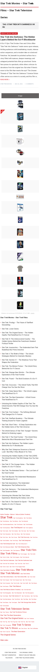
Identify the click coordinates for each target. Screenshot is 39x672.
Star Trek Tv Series (21, 625)
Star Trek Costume (25, 534)
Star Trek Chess (16, 534)
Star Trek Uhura (23, 628)
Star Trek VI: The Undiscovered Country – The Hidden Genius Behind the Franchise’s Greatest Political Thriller (19, 341)
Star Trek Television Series (14, 608)
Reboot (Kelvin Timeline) (9, 33)
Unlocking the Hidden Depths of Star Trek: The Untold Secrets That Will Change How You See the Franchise (20, 406)
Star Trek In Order (4, 557)
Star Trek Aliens (14, 521)
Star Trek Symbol (4, 605)
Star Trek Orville (15, 583)
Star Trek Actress (4, 521)
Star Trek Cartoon (13, 531)
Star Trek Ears (34, 537)
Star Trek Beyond (16, 528)
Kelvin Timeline (4, 514)
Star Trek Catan (31, 531)
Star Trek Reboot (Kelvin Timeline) (10, 589)
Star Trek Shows (4, 602)
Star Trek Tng (3, 621)
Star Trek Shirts (16, 599)
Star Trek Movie (24, 569)
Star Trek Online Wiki (20, 577)
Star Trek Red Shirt (26, 589)
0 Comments (29, 84)
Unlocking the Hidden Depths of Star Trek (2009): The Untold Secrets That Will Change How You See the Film (20, 458)
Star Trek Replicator (17, 593)
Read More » (5, 79)
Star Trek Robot (4, 596)
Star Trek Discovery (23, 537)
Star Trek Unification (33, 628)
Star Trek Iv (26, 563)
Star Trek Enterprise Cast (7, 543)
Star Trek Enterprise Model (7, 547)
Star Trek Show (32, 599)
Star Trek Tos (21, 621)
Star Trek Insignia (14, 557)
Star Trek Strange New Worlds (27, 602)
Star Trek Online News (7, 577)
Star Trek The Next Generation (10, 615)
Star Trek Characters (5, 534)
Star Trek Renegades (5, 593)
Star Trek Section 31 (15, 596)
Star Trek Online (25, 573)
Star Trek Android (23, 521)
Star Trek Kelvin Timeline (7, 570)
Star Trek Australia (5, 527)
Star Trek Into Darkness (7, 560)
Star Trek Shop (24, 599)
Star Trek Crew (4, 537)
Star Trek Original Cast (16, 580)
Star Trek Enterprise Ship (22, 547)
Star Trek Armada (28, 524)
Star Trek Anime (18, 524)
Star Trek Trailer (30, 621)
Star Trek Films (8, 553)
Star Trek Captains (28, 527)
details (32, 313)
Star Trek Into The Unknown (7, 563)
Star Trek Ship (34, 596)
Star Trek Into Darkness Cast (23, 560)
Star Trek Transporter (5, 625)
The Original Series (8, 635)
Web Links (4, 640)
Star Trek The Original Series (12, 618)
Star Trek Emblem (4, 540)
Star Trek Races (33, 583)
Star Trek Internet (24, 557)
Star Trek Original (4, 580)
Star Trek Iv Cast (4, 566)
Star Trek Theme (4, 612)
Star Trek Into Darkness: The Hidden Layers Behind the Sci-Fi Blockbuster (18, 38)
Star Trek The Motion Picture (18, 612)
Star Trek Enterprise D (21, 543)
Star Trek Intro (18, 563)
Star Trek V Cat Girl (5, 631)
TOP (2, 111)
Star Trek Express (15, 550)
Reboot (12, 514)
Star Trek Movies (6, 84)
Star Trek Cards (4, 531)
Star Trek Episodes (5, 550)
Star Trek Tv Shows (9, 628)
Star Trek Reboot (15, 586)
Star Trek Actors (28, 518)
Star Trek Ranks (4, 586)
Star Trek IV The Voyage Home (17, 566)
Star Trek (6, 517)
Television (8, 658)
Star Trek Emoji (14, 540)
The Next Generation (18, 631)
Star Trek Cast (22, 531)
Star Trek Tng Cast (12, 621)
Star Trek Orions (27, 580)
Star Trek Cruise (13, 537)
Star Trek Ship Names (5, 599)
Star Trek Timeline (29, 618)
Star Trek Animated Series (7, 524)
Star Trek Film (28, 550)
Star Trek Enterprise (24, 540)
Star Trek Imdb (31, 554)
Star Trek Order (31, 577)
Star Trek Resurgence (28, 593)
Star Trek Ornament (5, 583)
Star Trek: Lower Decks (10, 329)
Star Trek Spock (13, 602)
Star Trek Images (22, 554)
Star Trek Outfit (24, 583)
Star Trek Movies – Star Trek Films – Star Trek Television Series (16, 10)
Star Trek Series (26, 596)
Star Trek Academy (18, 518)
